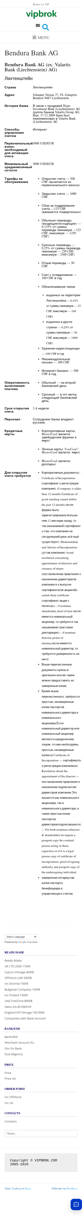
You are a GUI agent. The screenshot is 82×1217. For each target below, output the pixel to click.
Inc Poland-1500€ (16, 995)
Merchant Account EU (19, 1042)
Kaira (28, 1188)
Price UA (10, 1078)
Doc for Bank (13, 1048)
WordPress (72, 1188)
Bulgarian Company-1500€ (22, 989)
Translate (32, 942)
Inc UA (9, 1103)
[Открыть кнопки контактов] (76, 1204)
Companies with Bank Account (25, 1018)
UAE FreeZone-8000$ (18, 1001)
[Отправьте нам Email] (38, 25)
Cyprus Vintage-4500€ (19, 972)
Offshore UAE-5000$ (18, 978)
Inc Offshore (13, 1097)
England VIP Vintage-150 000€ (25, 1012)
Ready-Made (13, 960)
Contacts (11, 1121)
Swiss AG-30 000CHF (18, 1007)
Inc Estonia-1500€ (16, 983)
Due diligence (14, 1054)
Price (8, 1073)
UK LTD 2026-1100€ (18, 966)
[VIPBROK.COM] (41, 14)
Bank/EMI (11, 1037)
